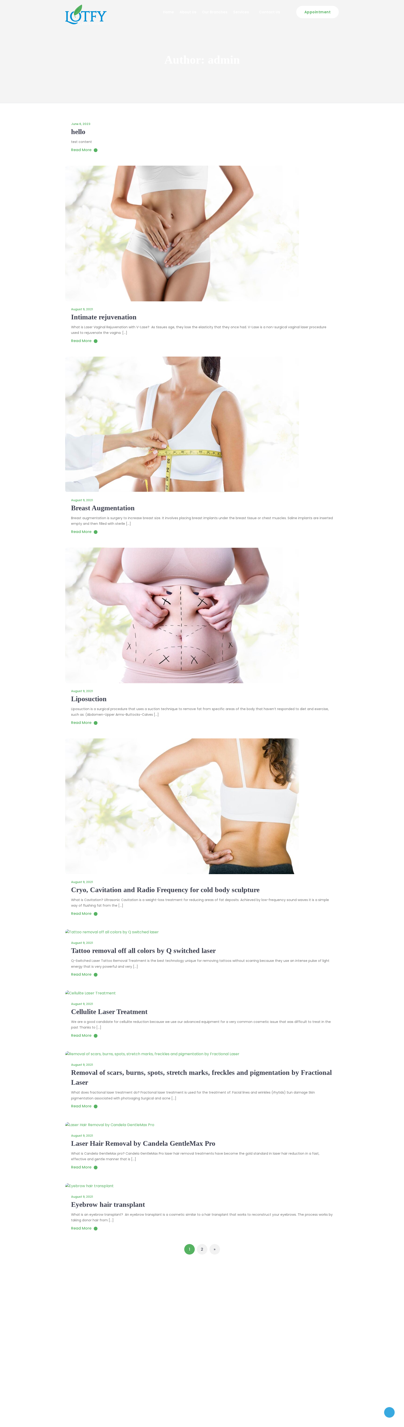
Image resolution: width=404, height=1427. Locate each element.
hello (78, 131)
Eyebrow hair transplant (108, 1204)
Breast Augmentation (103, 508)
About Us (188, 12)
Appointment (317, 12)
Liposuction (89, 699)
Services (241, 12)
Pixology (331, 1417)
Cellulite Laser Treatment (109, 1011)
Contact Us (269, 12)
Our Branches (214, 12)
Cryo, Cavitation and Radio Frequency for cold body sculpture (165, 890)
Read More (81, 150)
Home (168, 12)
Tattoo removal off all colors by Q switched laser (143, 950)
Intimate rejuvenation (104, 317)
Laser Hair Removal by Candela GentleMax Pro (143, 1143)
